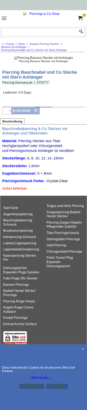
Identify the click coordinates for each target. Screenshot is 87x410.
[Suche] (81, 32)
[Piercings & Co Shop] (42, 18)
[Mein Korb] (80, 18)
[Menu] (4, 19)
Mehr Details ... (41, 377)
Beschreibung (12, 121)
